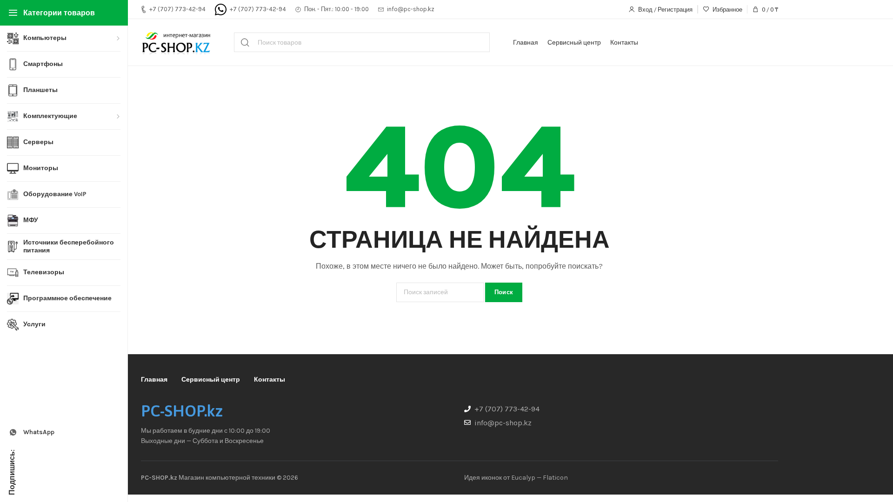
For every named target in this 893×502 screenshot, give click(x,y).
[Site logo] (176, 42)
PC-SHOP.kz (182, 411)
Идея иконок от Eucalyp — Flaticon (516, 478)
